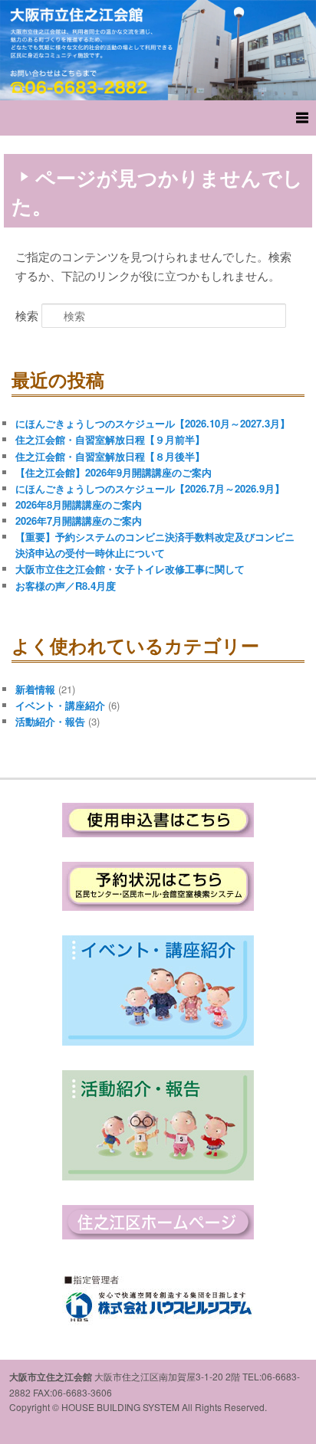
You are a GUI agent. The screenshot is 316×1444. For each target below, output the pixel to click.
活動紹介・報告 (50, 721)
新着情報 (35, 689)
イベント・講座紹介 (60, 705)
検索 (26, 315)
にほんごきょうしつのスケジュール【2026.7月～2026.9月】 (150, 488)
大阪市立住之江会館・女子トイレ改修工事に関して (130, 569)
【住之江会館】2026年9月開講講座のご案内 (113, 472)
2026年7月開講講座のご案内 (78, 520)
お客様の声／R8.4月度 (65, 585)
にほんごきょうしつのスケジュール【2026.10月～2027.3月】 (152, 423)
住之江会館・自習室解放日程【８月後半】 (110, 456)
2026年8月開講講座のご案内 (78, 504)
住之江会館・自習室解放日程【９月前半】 (110, 439)
